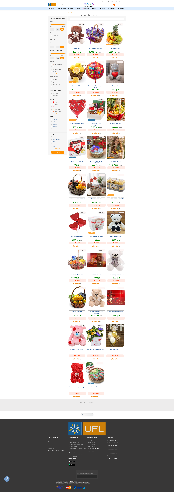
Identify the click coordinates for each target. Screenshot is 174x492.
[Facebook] (109, 458)
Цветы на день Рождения (59, 137)
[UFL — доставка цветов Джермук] (52, 4)
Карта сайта (51, 448)
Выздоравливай (56, 144)
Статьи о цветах (73, 456)
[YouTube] (115, 458)
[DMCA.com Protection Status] (73, 481)
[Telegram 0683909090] (88, 4)
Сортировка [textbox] (72, 18)
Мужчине (55, 126)
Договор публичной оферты (76, 452)
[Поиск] (79, 5)
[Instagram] (93, 4)
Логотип (50, 446)
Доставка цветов (91, 446)
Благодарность (56, 139)
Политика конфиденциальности (77, 444)
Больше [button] (58, 73)
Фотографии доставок (92, 440)
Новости (71, 440)
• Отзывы (61, 1)
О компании (51, 439)
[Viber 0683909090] (85, 4)
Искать (58, 152)
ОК (62, 29)
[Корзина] (114, 5)
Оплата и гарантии (51, 1)
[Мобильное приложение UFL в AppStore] (72, 461)
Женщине (55, 124)
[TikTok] (117, 458)
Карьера (50, 444)
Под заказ (77, 355)
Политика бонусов (73, 446)
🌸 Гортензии (86, 8)
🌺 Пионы (77, 8)
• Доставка (57, 1)
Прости (54, 146)
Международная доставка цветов (56, 450)
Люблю (54, 141)
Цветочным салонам (74, 442)
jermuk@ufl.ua (112, 440)
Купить (78, 54)
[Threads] (111, 458)
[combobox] (97, 19)
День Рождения (62, 8)
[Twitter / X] (113, 458)
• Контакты (71, 1)
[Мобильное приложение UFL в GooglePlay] (71, 465)
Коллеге (55, 129)
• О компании (65, 1)
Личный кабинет (123, 1)
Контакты (50, 441)
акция (71, 8)
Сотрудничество (91, 444)
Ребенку (55, 122)
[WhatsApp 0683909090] (90, 4)
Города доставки (91, 442)
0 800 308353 (111, 452)
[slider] (50, 24)
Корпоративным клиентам (75, 454)
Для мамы (55, 119)
